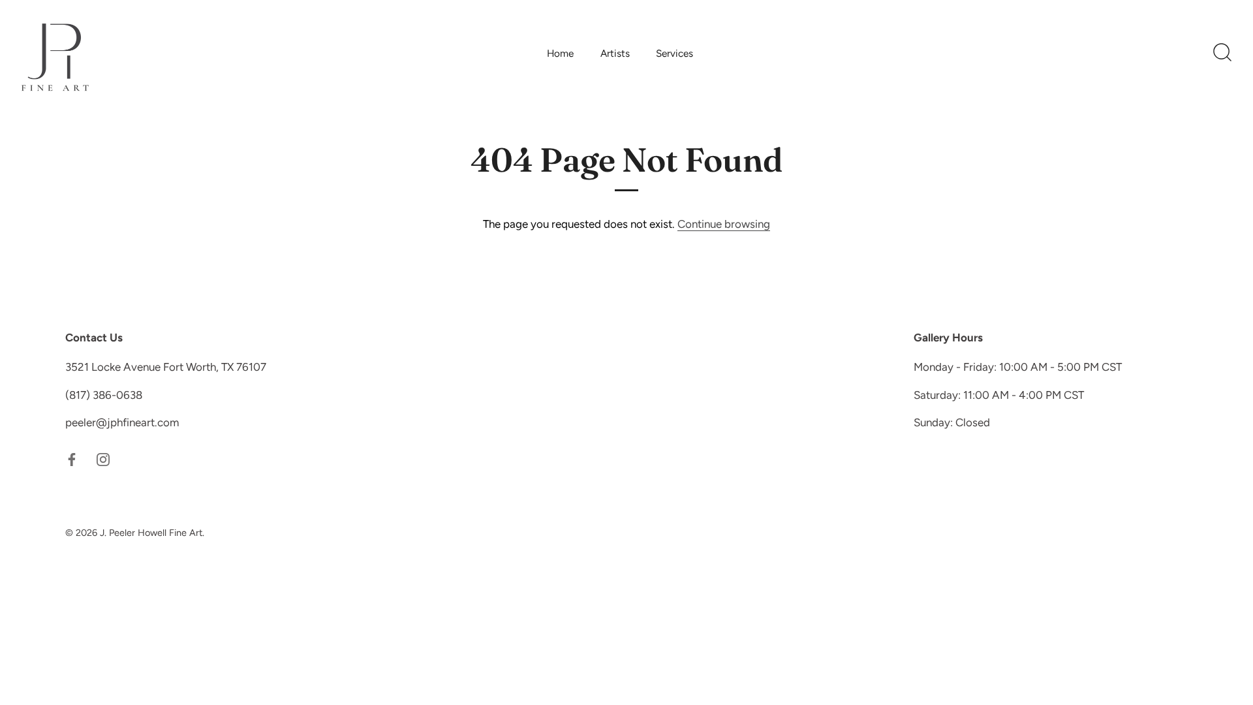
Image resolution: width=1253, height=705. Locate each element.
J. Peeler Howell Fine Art (151, 533)
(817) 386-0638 (103, 394)
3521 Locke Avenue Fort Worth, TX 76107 (165, 366)
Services (674, 53)
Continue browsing (723, 223)
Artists (615, 53)
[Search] (1222, 53)
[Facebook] (71, 458)
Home (560, 53)
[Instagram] (103, 458)
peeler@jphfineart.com (122, 422)
